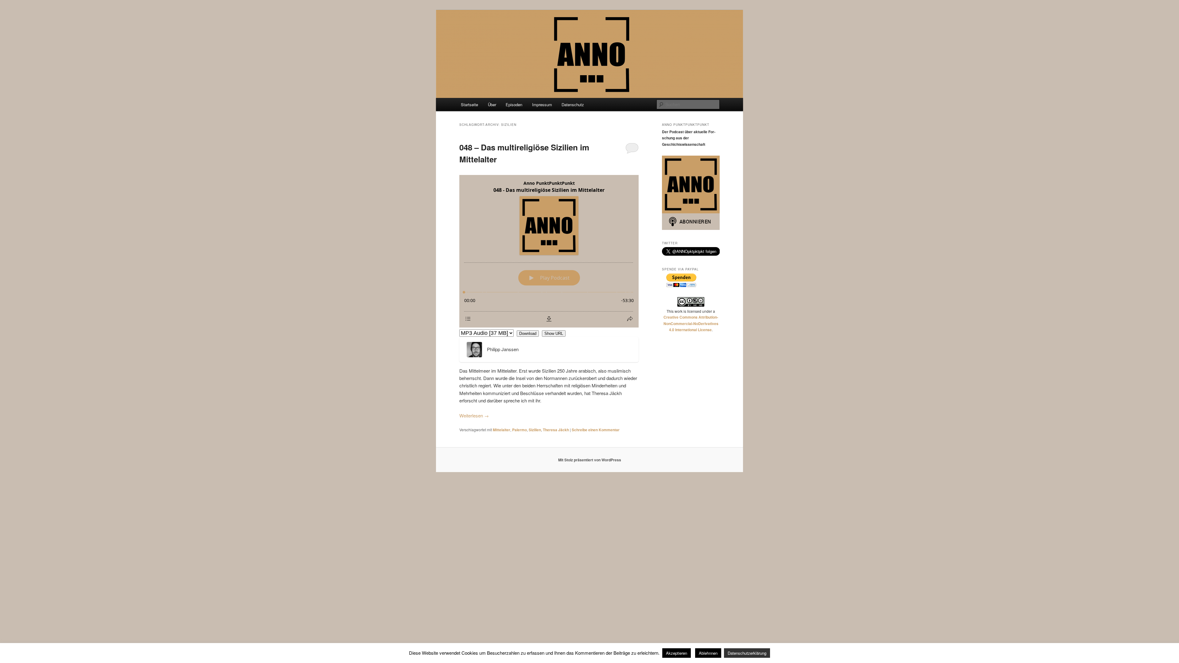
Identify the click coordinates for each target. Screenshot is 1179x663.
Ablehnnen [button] (708, 653)
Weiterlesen (474, 415)
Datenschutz (573, 104)
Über (492, 104)
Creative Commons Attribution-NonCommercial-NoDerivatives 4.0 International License (690, 323)
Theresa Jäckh (556, 429)
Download (527, 333)
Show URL (553, 333)
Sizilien (535, 429)
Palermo (519, 429)
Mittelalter (501, 429)
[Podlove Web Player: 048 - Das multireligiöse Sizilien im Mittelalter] (549, 251)
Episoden (514, 104)
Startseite (469, 104)
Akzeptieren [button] (676, 653)
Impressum (542, 104)
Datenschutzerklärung (747, 653)
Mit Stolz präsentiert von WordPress (589, 460)
